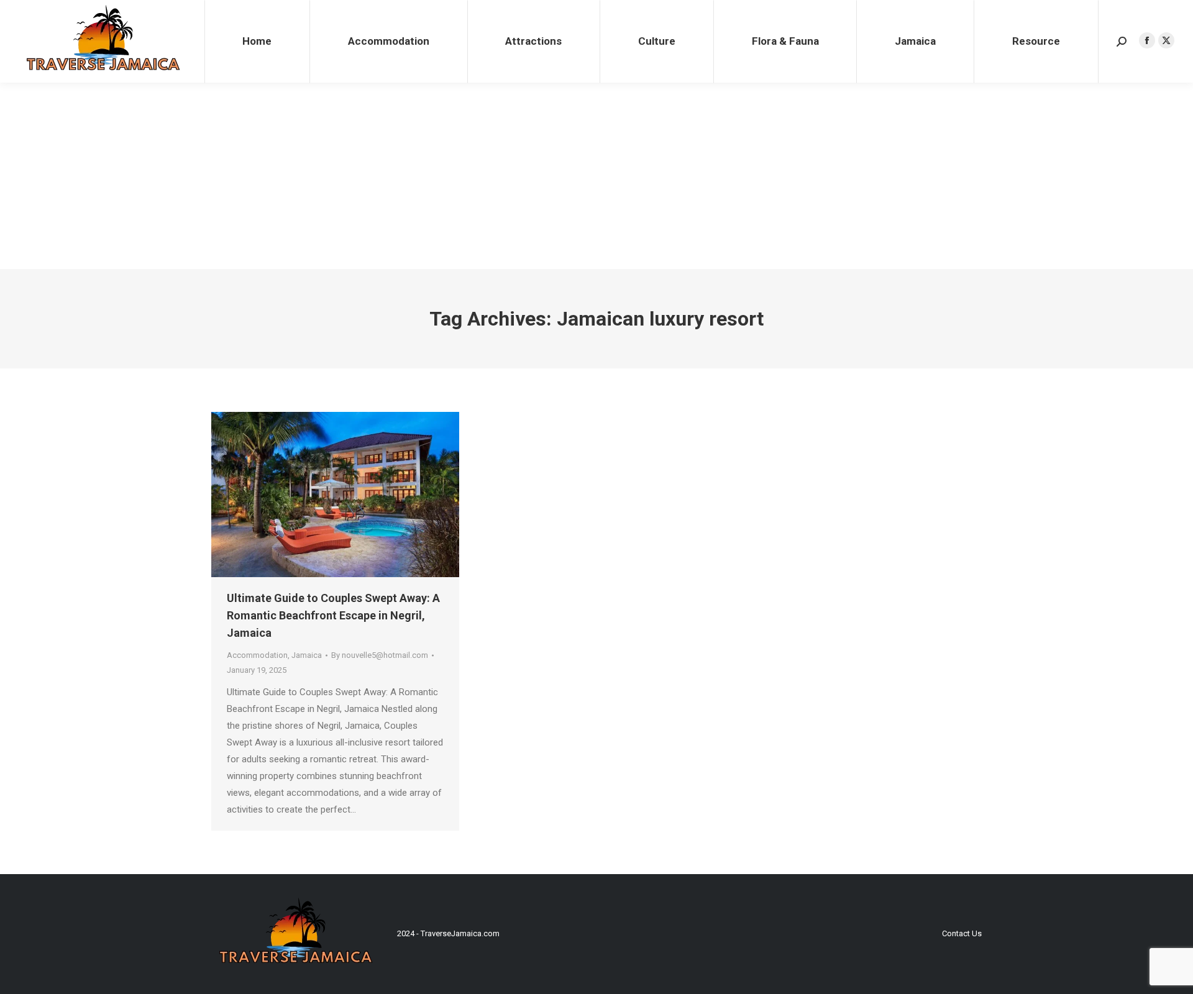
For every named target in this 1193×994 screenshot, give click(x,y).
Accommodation (257, 655)
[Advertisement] (596, 176)
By (379, 655)
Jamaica (306, 655)
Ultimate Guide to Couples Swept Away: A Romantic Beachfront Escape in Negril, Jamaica (333, 615)
